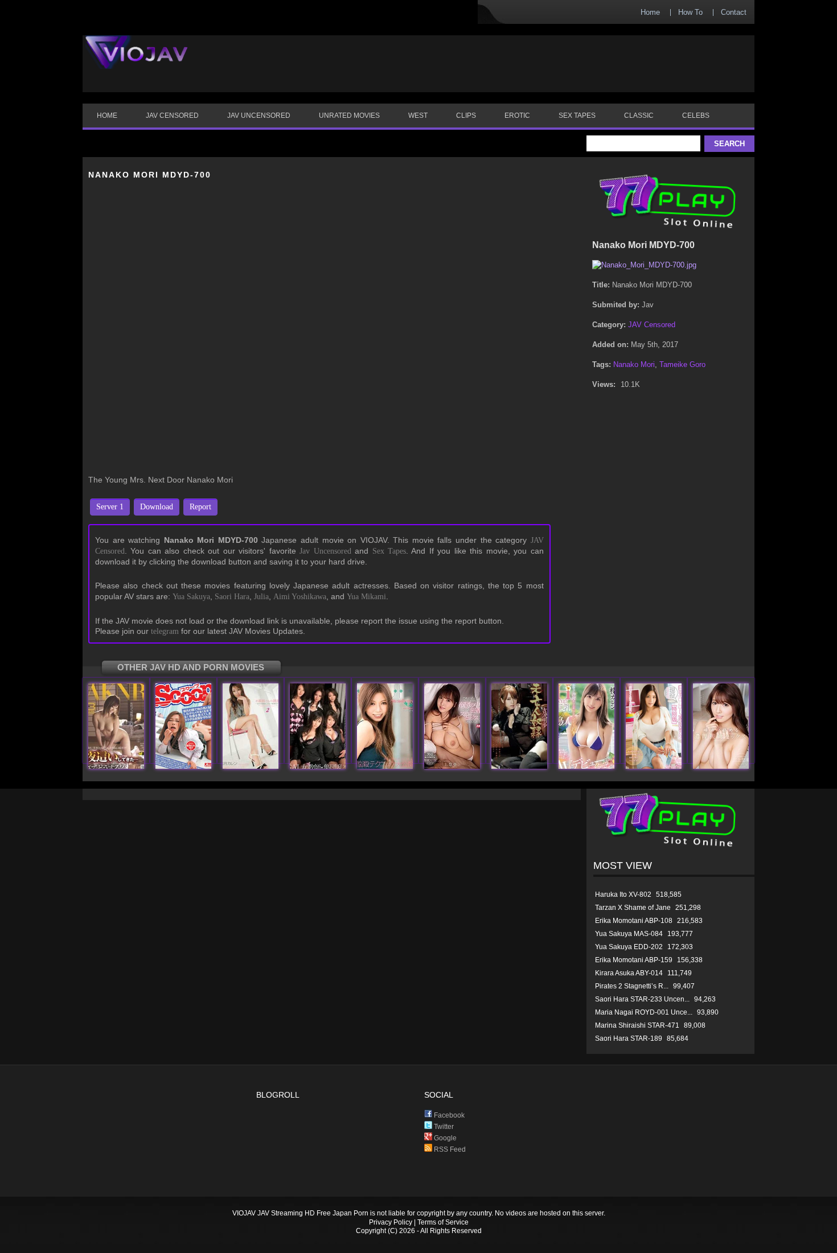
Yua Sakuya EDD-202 (629, 947)
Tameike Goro (682, 364)
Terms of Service (443, 1222)
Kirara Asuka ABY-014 (629, 973)
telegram (165, 631)
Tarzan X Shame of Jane (633, 908)
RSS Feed (449, 1149)
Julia (261, 596)
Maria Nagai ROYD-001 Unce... (643, 1012)
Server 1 (110, 506)
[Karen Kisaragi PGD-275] (250, 766)
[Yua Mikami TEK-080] (721, 766)
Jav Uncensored (325, 551)
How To (690, 12)
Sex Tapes (389, 551)
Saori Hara (232, 596)
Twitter (443, 1127)
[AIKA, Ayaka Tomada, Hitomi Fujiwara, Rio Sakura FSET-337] (116, 766)
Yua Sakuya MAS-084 (629, 934)
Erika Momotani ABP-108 (633, 921)
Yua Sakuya (191, 596)
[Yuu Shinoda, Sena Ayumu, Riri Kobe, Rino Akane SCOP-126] (183, 766)
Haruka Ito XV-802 (623, 894)
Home (650, 12)
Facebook (448, 1115)
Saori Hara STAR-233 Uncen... (642, 999)
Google (444, 1138)
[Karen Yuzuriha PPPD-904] (586, 766)
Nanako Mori (634, 364)
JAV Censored (651, 324)
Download (156, 506)
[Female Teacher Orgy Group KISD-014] (318, 766)
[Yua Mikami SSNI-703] (452, 766)
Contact (733, 12)
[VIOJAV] (136, 61)
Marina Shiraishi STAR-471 (637, 1025)
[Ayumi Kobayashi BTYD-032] (385, 766)
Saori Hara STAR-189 (628, 1038)
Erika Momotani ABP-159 (633, 960)
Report (200, 506)
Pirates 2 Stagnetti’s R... (631, 986)
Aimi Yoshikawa (299, 596)
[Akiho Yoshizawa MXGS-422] (519, 766)
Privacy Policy (390, 1222)
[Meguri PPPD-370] (654, 766)
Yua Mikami (366, 596)
